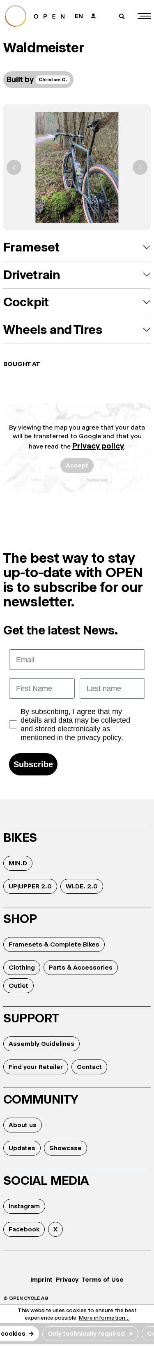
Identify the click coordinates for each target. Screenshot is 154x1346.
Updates (22, 1148)
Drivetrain (31, 274)
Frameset (31, 247)
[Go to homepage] (36, 16)
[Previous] (14, 167)
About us (23, 1125)
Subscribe (33, 764)
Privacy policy (98, 446)
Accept (77, 465)
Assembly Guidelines (41, 1044)
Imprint (41, 1279)
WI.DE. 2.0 (82, 886)
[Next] (140, 167)
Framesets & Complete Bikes (54, 944)
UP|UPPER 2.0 (30, 886)
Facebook (24, 1229)
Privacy (67, 1279)
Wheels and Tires (52, 329)
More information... (104, 1317)
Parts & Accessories (81, 967)
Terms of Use (103, 1279)
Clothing (22, 967)
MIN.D (18, 863)
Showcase (65, 1148)
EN (79, 16)
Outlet (18, 985)
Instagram (24, 1206)
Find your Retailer (36, 1067)
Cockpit (26, 302)
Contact (89, 1067)
